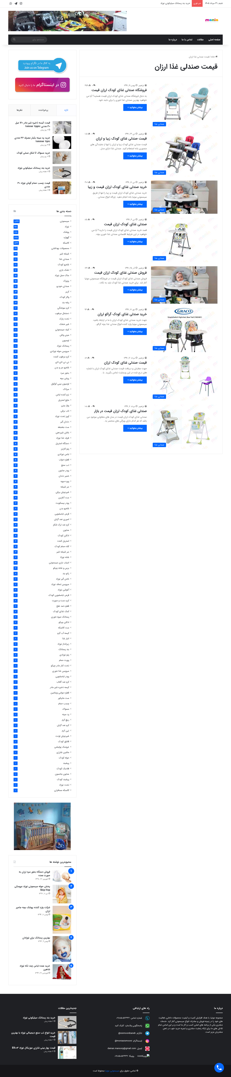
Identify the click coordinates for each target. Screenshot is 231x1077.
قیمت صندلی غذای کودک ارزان (125, 362)
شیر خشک (64, 324)
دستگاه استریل (62, 443)
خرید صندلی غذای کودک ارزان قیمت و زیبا (117, 187)
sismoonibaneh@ (127, 1033)
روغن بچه (64, 378)
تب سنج (65, 465)
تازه (66, 110)
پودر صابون (64, 470)
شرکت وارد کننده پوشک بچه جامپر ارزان (33, 909)
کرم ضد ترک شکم (61, 525)
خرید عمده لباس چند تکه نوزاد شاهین (35, 967)
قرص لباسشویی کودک (59, 595)
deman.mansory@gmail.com (122, 1048)
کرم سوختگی (63, 308)
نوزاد (67, 226)
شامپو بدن (64, 508)
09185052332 (123, 1018)
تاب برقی (65, 411)
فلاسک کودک (63, 768)
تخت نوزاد (64, 785)
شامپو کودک (63, 264)
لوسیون (65, 340)
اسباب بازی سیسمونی (59, 562)
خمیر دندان (64, 476)
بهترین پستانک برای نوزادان (36, 938)
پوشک (66, 232)
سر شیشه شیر (62, 552)
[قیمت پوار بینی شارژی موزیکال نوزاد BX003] (67, 1052)
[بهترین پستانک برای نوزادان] (62, 949)
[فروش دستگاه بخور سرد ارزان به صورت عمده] (62, 876)
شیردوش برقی (62, 492)
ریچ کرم (65, 720)
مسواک (65, 709)
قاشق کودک (63, 741)
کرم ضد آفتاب (62, 682)
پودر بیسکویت (62, 503)
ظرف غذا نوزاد (62, 438)
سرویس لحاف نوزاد (60, 584)
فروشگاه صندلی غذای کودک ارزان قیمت (119, 90)
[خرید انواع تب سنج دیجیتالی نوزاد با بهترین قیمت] (67, 1037)
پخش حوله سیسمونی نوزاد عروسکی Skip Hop (32, 888)
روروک (66, 281)
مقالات (200, 39)
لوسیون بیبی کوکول (60, 384)
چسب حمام (63, 703)
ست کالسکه (63, 628)
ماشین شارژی (62, 752)
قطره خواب (64, 460)
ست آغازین (63, 497)
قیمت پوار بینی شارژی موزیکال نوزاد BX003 (33, 1048)
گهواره (66, 237)
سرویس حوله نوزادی (59, 351)
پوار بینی (65, 405)
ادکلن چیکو (64, 622)
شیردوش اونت (62, 736)
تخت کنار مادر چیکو (60, 665)
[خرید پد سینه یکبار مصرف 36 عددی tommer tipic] (62, 142)
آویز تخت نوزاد (62, 416)
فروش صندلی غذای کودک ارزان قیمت (120, 272)
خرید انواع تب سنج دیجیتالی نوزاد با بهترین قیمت (33, 1034)
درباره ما (173, 39)
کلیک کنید (119, 1026)
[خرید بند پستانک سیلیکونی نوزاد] (62, 172)
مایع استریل (63, 400)
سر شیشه (65, 487)
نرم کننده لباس (62, 394)
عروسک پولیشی (61, 747)
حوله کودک (64, 758)
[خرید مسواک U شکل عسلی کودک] (62, 157)
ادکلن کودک (63, 535)
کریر (67, 292)
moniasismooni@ (123, 1041)
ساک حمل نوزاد (62, 275)
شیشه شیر (64, 254)
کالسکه (66, 243)
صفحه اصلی (214, 39)
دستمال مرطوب (62, 313)
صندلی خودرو (62, 286)
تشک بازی (64, 270)
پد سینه (65, 714)
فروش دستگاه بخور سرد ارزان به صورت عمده (34, 873)
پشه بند (65, 302)
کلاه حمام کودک (62, 546)
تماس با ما (187, 39)
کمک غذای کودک (61, 611)
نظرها (19, 110)
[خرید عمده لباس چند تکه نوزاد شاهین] (62, 972)
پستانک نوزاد (63, 346)
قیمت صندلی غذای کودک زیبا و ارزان (121, 138)
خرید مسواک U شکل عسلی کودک (33, 153)
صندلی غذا (64, 259)
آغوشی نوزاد (63, 590)
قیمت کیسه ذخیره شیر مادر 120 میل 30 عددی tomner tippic (32, 124)
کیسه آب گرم (63, 633)
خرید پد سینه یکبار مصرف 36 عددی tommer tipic (32, 139)
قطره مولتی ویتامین (60, 693)
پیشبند (66, 763)
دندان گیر (64, 422)
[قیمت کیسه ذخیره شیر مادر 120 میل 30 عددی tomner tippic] (62, 127)
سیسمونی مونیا (112, 1071)
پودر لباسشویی (62, 676)
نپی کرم (65, 731)
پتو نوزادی (64, 655)
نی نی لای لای (62, 362)
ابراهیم (141, 85)
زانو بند (66, 573)
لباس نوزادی (63, 454)
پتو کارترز (65, 449)
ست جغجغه (63, 427)
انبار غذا (65, 638)
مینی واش (64, 335)
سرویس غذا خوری (60, 671)
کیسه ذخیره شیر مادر (59, 687)
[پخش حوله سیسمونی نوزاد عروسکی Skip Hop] (62, 894)
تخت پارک (64, 319)
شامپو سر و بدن (62, 367)
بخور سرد (64, 373)
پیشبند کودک (63, 779)
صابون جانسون (62, 774)
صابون (66, 530)
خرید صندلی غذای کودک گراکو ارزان (122, 314)
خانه (213, 57)
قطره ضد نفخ (62, 606)
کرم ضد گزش (63, 725)
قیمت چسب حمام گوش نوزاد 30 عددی (34, 185)
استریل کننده (63, 541)
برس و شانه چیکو (61, 568)
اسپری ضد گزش (61, 519)
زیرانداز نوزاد (63, 644)
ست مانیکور (63, 698)
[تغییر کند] (212, 20)
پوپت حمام (64, 660)
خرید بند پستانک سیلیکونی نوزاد (175, 3)
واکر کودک (64, 297)
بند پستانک (64, 649)
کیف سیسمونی (62, 329)
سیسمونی (64, 221)
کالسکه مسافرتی (61, 790)
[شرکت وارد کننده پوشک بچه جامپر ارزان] (62, 920)
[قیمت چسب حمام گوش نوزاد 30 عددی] (62, 187)
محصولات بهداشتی (60, 248)
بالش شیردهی (62, 432)
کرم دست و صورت (60, 600)
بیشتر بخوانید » (135, 107)
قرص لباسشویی (62, 514)
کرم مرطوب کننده (61, 357)
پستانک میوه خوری (60, 617)
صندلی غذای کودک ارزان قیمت (125, 224)
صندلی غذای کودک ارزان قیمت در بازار (120, 411)
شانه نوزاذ (64, 557)
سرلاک (66, 389)
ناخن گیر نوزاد (62, 579)
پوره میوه (65, 481)
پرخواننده (43, 110)
